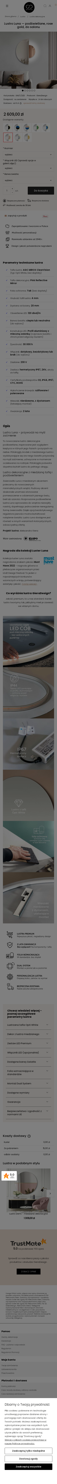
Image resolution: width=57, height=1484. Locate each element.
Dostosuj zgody (28, 1458)
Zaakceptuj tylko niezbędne (28, 1451)
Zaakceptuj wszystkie (28, 1466)
